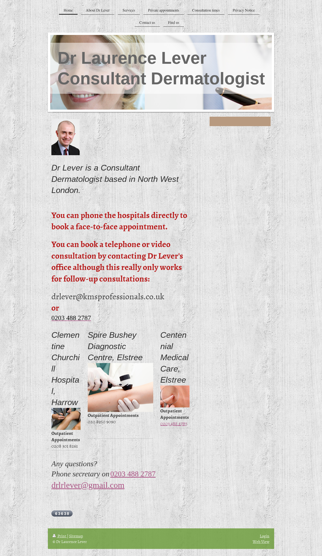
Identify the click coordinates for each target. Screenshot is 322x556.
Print (62, 536)
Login (264, 536)
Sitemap (76, 536)
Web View (261, 541)
